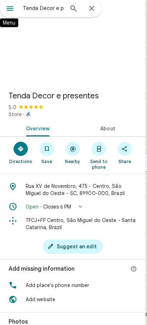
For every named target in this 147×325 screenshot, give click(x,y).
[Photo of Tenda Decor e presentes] (73, 42)
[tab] (36, 127)
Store (15, 114)
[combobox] (43, 8)
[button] (73, 207)
